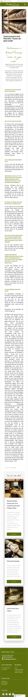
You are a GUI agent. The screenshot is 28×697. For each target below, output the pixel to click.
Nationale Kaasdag (13, 561)
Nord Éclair (14, 467)
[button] (25, 4)
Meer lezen (14, 534)
